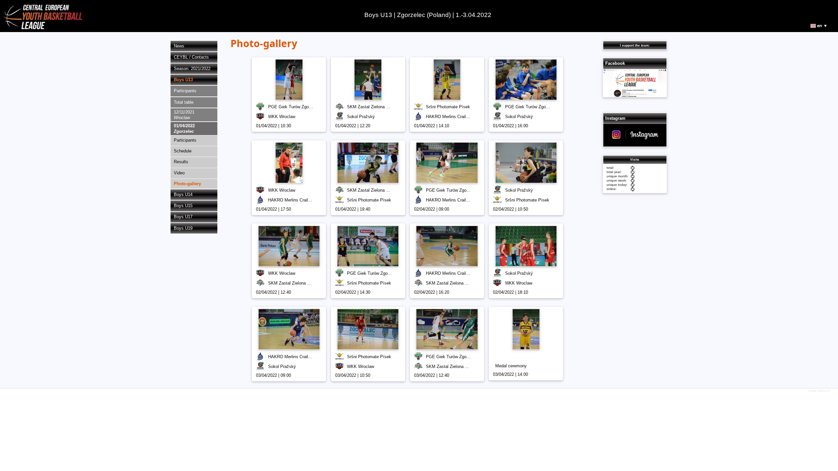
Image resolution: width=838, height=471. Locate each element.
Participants (185, 90)
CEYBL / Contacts (191, 57)
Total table (183, 102)
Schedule (182, 150)
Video (179, 172)
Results (181, 161)
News (179, 46)
